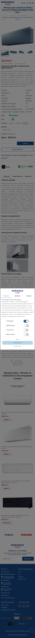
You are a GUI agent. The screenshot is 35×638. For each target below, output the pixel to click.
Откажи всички (17, 346)
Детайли (17, 296)
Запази (17, 339)
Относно (29, 296)
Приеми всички (17, 342)
